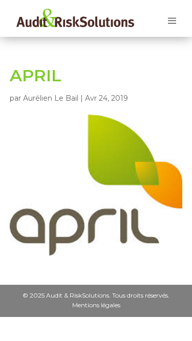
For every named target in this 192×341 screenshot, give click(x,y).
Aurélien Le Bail (50, 98)
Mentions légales (96, 304)
